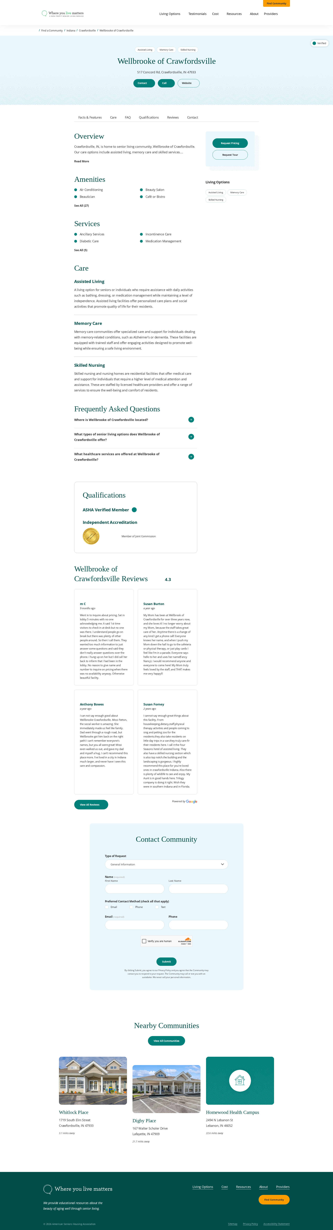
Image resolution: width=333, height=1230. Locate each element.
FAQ (128, 117)
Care (113, 117)
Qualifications (149, 117)
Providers (283, 1187)
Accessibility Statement (276, 1224)
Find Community (277, 3)
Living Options (203, 1187)
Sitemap (232, 1224)
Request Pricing (230, 143)
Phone (139, 907)
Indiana (71, 30)
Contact (142, 83)
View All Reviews (89, 804)
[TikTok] (285, 1213)
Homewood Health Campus (232, 1112)
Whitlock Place (73, 1112)
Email (114, 907)
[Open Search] (288, 14)
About (263, 1187)
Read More (81, 161)
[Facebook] (166, 98)
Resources (243, 1187)
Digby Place (144, 1120)
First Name (111, 880)
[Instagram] (277, 1213)
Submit (166, 961)
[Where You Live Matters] (62, 14)
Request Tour (230, 154)
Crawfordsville (87, 30)
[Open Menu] (36, 14)
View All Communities (166, 1040)
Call (164, 83)
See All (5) (80, 250)
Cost (224, 1187)
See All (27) (81, 206)
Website (186, 83)
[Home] (36, 30)
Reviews (173, 117)
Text (163, 907)
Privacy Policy (250, 1224)
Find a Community (52, 30)
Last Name (175, 880)
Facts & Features (90, 117)
